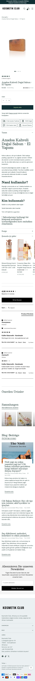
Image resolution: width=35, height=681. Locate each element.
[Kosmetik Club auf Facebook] (3, 656)
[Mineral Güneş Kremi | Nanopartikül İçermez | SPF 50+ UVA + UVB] (9, 250)
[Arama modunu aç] (24, 8)
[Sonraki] (32, 2)
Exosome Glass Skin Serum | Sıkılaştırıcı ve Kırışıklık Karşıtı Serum (24, 265)
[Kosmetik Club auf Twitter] (9, 656)
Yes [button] (16, 342)
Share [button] (24, 342)
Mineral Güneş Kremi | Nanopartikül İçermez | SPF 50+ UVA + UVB (9, 265)
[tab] (27, 314)
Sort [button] (3, 308)
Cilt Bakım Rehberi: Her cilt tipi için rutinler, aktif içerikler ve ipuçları (17, 503)
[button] (17, 77)
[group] (17, 291)
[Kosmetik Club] (11, 8)
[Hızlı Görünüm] (14, 258)
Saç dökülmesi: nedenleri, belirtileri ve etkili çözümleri (15, 534)
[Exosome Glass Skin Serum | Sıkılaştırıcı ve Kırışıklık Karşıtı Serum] (24, 250)
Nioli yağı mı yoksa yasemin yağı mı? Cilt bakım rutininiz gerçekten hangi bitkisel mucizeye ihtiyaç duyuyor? (17, 466)
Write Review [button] (17, 300)
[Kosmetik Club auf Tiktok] (6, 656)
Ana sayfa (4, 17)
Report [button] (20, 342)
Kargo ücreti (13, 113)
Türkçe (3, 663)
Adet (3, 97)
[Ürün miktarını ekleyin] (9, 100)
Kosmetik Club (15, 666)
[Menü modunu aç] (32, 8)
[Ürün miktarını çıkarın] (3, 100)
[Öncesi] (2, 2)
